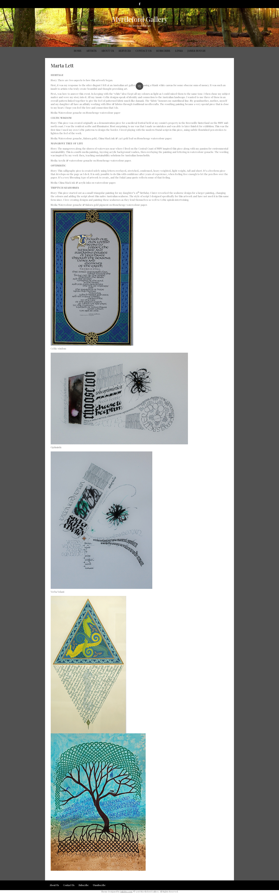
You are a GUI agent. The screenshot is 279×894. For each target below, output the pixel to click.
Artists (91, 50)
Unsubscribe (99, 885)
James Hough (196, 50)
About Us (107, 50)
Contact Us (143, 50)
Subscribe (163, 50)
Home (78, 50)
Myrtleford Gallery (140, 19)
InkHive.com (126, 891)
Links (179, 50)
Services (125, 50)
